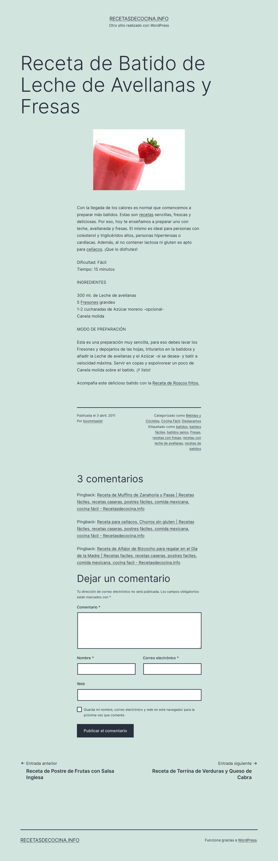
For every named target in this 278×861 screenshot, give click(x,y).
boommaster (93, 421)
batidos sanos (177, 432)
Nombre (85, 658)
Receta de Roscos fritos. (175, 383)
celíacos (94, 249)
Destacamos (191, 421)
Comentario (88, 607)
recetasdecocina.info (139, 19)
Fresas (195, 432)
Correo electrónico (161, 658)
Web (81, 684)
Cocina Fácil (170, 421)
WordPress (247, 840)
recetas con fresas (167, 438)
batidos (182, 427)
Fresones (89, 302)
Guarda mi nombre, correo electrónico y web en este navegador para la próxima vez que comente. (139, 712)
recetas (146, 214)
